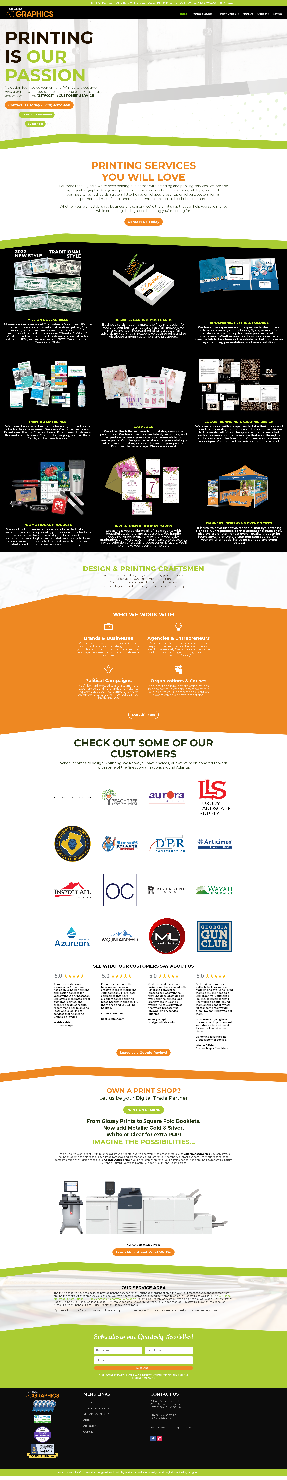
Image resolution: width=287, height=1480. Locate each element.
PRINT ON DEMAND (144, 1110)
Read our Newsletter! (37, 114)
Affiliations (263, 14)
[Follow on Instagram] (159, 1438)
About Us (248, 14)
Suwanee (225, 1295)
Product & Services (96, 1408)
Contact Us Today (143, 222)
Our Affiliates (143, 715)
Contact (277, 14)
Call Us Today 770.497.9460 (198, 3)
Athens (102, 1298)
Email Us (171, 3)
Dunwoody (128, 1298)
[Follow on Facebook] (153, 1438)
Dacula (92, 1298)
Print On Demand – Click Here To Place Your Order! (124, 3)
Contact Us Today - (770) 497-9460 (39, 105)
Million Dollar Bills (229, 14)
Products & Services (201, 14)
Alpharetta (114, 1298)
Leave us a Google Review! (143, 1053)
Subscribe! (35, 123)
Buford (70, 1298)
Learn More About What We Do (143, 1252)
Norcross (59, 1298)
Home (183, 14)
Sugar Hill (81, 1298)
